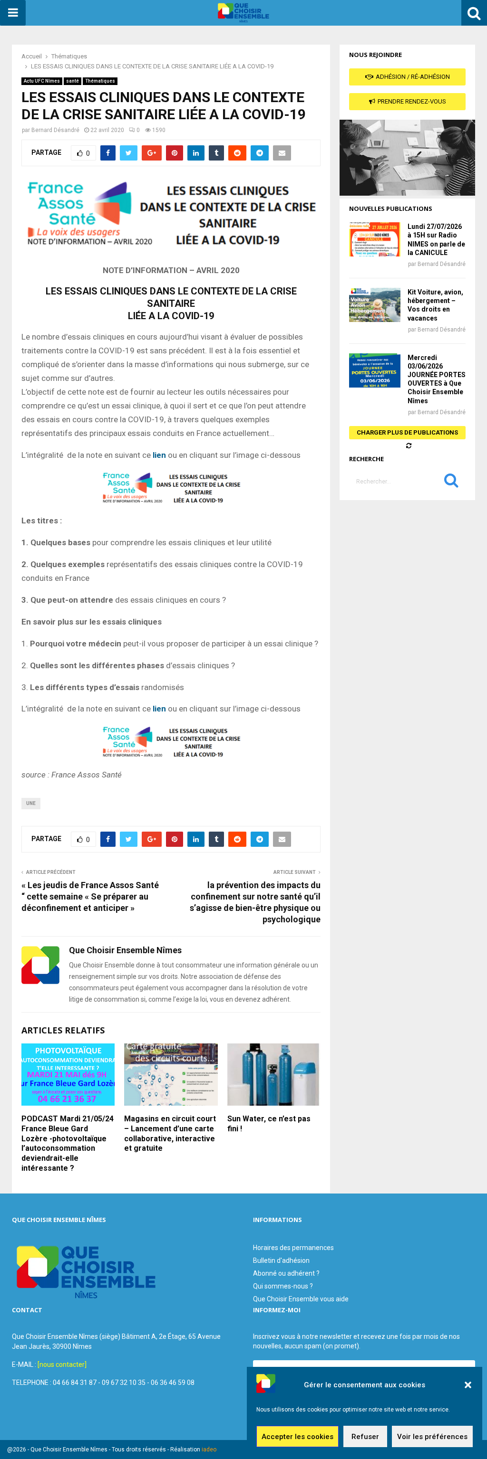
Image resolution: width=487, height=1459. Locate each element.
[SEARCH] (451, 483)
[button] (468, 1385)
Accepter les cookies (297, 1436)
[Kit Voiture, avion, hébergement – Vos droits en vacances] (374, 305)
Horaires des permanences (293, 1247)
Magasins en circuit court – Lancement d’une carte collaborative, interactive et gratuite (170, 1133)
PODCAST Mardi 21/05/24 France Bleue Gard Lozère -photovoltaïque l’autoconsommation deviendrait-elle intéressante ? (67, 1143)
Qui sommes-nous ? (283, 1286)
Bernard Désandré (55, 130)
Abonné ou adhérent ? (286, 1273)
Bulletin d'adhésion (281, 1260)
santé (72, 81)
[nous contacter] (62, 1364)
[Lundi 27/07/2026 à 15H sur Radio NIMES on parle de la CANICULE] (374, 239)
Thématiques (100, 81)
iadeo (209, 1449)
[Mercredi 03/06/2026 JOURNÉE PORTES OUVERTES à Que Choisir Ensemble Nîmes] (374, 370)
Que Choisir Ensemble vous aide (301, 1299)
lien (159, 455)
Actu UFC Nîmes (42, 81)
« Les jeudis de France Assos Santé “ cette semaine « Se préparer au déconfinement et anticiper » (90, 896)
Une (31, 803)
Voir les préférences (432, 1436)
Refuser (365, 1436)
